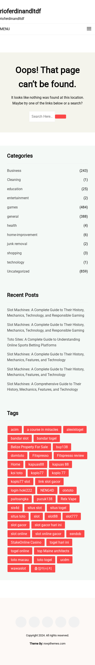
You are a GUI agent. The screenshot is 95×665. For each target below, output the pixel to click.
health (12, 225)
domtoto (17, 455)
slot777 (72, 516)
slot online (19, 534)
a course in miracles (42, 429)
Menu (5, 29)
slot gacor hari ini (48, 525)
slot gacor (18, 525)
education (15, 189)
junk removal (17, 244)
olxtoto (68, 490)
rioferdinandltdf (20, 11)
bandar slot (19, 438)
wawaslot (18, 568)
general (13, 216)
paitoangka (19, 499)
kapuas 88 (60, 464)
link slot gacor (49, 481)
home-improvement (22, 235)
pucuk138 (44, 499)
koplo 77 (58, 473)
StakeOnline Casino (26, 542)
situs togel (58, 508)
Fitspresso (40, 455)
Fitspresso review (70, 455)
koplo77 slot (20, 481)
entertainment (18, 198)
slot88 (53, 516)
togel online (20, 551)
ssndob (75, 534)
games (12, 207)
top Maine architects (53, 551)
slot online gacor (48, 534)
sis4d (15, 508)
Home (15, 464)
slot (37, 516)
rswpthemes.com (54, 643)
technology (15, 262)
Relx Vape (68, 499)
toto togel (44, 560)
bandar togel (47, 438)
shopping (14, 253)
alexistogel (74, 429)
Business (14, 171)
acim (15, 429)
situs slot (35, 508)
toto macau (20, 560)
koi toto (17, 473)
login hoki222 (21, 490)
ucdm (64, 560)
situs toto (18, 516)
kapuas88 (36, 464)
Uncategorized (18, 271)
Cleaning (14, 180)
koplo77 (37, 473)
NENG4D (47, 490)
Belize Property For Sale (29, 447)
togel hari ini (59, 542)
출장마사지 (43, 568)
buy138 (62, 447)
